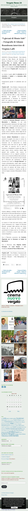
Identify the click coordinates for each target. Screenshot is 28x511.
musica (8, 429)
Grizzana (3, 425)
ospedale (12, 428)
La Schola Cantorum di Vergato (7, 492)
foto (12, 423)
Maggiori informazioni (18, 506)
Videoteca (4, 436)
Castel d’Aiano (17, 420)
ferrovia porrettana (5, 423)
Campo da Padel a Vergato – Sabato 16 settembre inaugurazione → (20, 33)
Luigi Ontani (7, 427)
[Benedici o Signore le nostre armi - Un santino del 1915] (20, 375)
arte (12, 54)
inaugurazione (12, 425)
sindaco (14, 54)
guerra (8, 425)
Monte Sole (24, 427)
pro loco (14, 430)
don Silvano (22, 422)
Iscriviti (4, 486)
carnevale (4, 420)
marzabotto (19, 427)
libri (20, 425)
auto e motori (10, 418)
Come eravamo (5, 52)
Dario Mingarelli (16, 422)
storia (21, 432)
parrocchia (18, 429)
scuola (6, 432)
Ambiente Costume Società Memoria (17, 24)
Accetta (14, 507)
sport (17, 432)
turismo (18, 54)
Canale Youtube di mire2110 (6, 454)
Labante (17, 425)
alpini (2, 418)
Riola (17, 430)
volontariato (22, 54)
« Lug (10, 411)
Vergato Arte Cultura (20, 434)
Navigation (14, 17)
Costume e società (11, 52)
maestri (14, 427)
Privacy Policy (4, 495)
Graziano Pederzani (17, 423)
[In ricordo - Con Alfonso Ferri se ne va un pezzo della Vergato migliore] (7, 323)
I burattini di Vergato (5, 456)
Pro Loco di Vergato (5, 458)
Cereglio (22, 420)
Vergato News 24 (14, 2)
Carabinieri (20, 418)
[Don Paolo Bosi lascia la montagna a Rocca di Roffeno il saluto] (7, 362)
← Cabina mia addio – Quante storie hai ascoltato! (7, 32)
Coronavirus (8, 422)
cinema (2, 422)
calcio (14, 418)
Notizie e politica (18, 52)
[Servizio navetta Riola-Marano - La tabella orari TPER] (20, 362)
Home (8, 24)
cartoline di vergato (10, 420)
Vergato (11, 433)
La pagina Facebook (6, 311)
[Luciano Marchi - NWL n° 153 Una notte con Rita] (20, 349)
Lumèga (10, 427)
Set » (18, 411)
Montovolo (3, 428)
